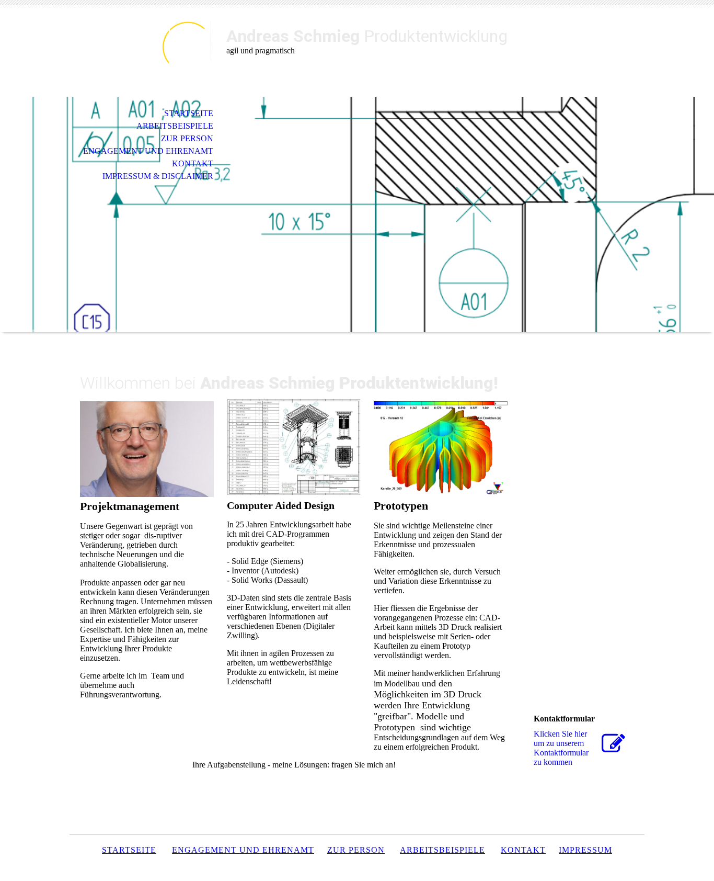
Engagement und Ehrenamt (148, 150)
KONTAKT (192, 163)
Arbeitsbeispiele (174, 125)
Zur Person (187, 138)
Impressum (585, 849)
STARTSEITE (188, 113)
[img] (140, 51)
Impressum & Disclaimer (157, 176)
